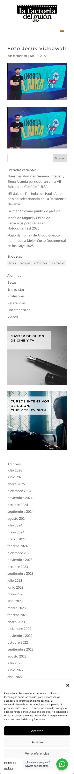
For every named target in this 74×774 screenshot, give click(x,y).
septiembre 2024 (20, 511)
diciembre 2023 (19, 553)
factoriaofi (20, 56)
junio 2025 (15, 477)
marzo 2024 (16, 539)
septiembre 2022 (20, 649)
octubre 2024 (17, 504)
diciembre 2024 (19, 491)
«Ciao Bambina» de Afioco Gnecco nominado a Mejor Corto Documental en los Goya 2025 (36, 240)
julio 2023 (14, 580)
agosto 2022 (17, 656)
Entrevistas (16, 289)
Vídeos (12, 317)
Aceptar (37, 731)
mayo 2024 (15, 532)
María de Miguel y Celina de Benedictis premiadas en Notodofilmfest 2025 (28, 223)
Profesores (16, 296)
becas (12, 263)
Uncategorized (18, 310)
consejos (25, 263)
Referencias (16, 303)
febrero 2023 (17, 615)
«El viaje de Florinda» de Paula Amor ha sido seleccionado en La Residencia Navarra (36, 198)
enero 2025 (16, 484)
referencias (57, 263)
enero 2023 (16, 622)
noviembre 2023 (19, 559)
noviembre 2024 (19, 497)
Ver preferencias (37, 753)
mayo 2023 (15, 594)
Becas (11, 282)
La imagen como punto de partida (33, 211)
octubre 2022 (17, 642)
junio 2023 (15, 587)
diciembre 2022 (19, 628)
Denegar (37, 742)
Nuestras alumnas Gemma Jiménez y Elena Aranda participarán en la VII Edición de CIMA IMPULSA (35, 181)
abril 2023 (15, 601)
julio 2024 (14, 525)
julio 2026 (14, 470)
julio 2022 (14, 663)
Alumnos (14, 275)
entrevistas (40, 263)
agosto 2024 (17, 518)
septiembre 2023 (20, 573)
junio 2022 (15, 670)
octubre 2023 (17, 566)
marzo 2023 (16, 608)
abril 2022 (15, 677)
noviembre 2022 (19, 635)
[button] (68, 685)
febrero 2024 (17, 546)
